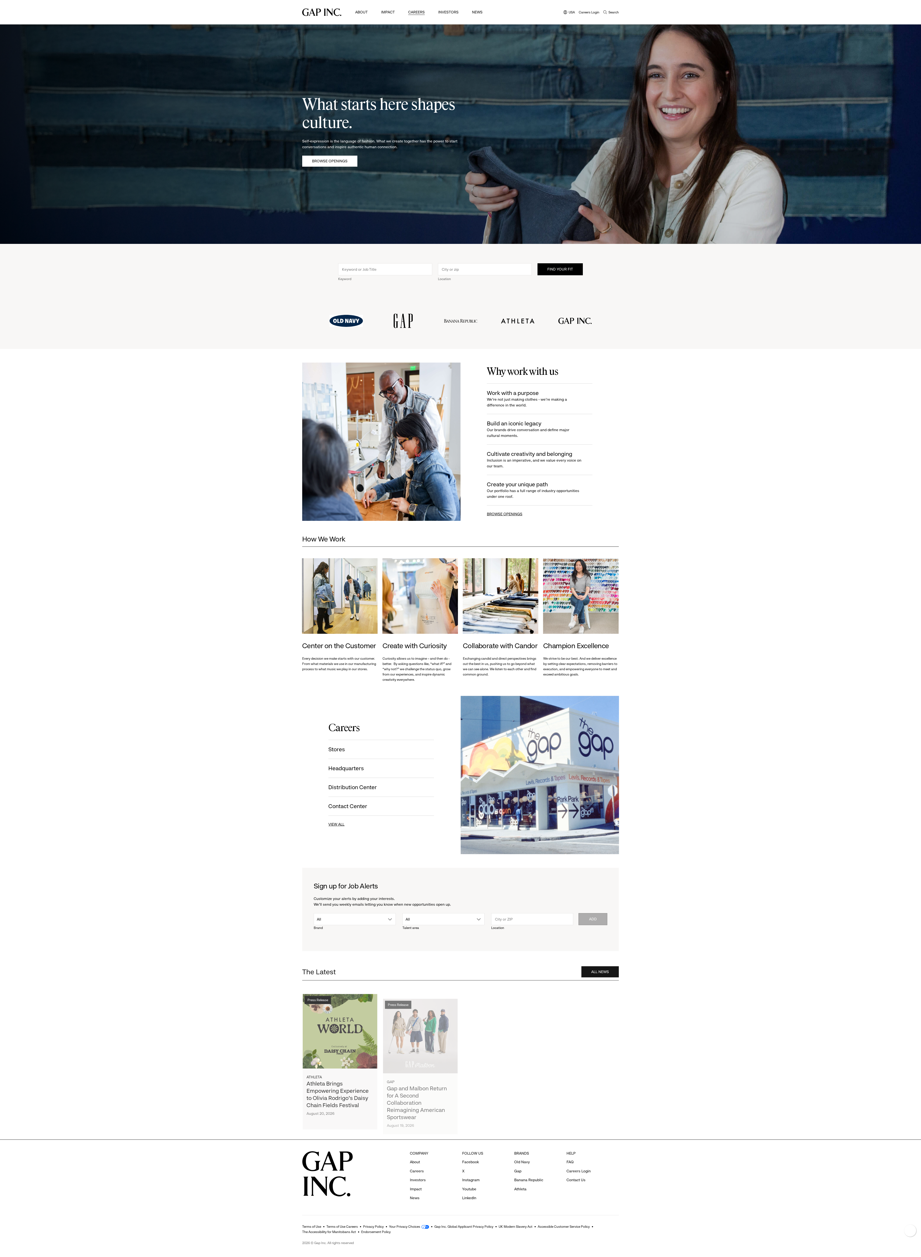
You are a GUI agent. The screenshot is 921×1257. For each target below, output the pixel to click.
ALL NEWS (600, 970)
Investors (448, 12)
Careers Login (589, 12)
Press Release (317, 996)
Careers (416, 12)
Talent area (410, 928)
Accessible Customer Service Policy (564, 1226)
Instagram (471, 1180)
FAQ (570, 1162)
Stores (337, 749)
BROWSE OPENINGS (504, 514)
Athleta (314, 1073)
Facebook (470, 1162)
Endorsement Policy (376, 1232)
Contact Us (576, 1180)
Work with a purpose (527, 398)
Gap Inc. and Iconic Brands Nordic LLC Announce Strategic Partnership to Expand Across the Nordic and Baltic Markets (581, 1094)
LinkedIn (469, 1198)
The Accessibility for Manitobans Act (329, 1232)
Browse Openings (330, 161)
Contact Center (348, 806)
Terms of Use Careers (342, 1226)
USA (569, 12)
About (361, 12)
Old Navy (522, 1162)
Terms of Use (311, 1226)
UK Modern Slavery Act (515, 1226)
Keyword (344, 279)
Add (593, 919)
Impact (388, 12)
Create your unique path (533, 490)
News (477, 12)
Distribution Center (353, 787)
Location (444, 279)
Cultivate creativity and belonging (534, 459)
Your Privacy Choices (404, 1226)
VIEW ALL (337, 824)
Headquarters (346, 768)
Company (556, 996)
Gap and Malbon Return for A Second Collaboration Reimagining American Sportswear (417, 1094)
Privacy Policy (373, 1226)
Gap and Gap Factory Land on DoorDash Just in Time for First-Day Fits (499, 1087)
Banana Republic (528, 1180)
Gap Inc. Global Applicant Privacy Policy (463, 1226)
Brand (318, 928)
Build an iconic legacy (528, 429)
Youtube (469, 1189)
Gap (391, 1073)
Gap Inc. (555, 1073)
